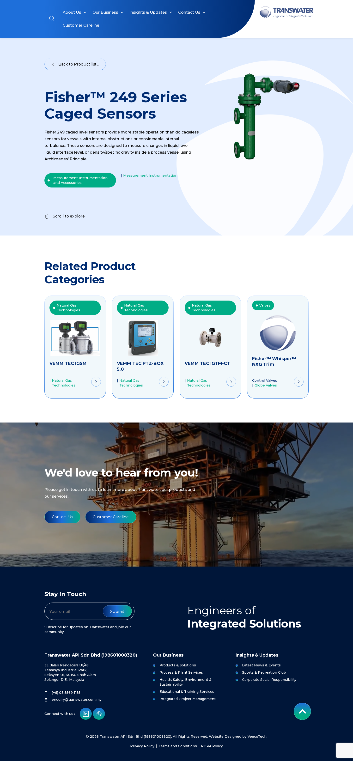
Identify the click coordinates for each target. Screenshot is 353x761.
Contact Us (189, 12)
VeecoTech (257, 736)
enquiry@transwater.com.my (77, 699)
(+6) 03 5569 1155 (66, 692)
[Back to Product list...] (53, 64)
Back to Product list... (78, 64)
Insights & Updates (148, 12)
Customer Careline (81, 25)
